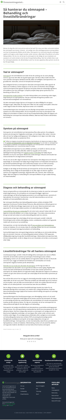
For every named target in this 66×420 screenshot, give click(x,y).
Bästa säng (54, 392)
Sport (37, 394)
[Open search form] (63, 2)
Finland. (11, 405)
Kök (37, 388)
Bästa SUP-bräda (56, 401)
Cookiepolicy (23, 391)
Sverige (4, 405)
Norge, (13, 404)
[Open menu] (60, 2)
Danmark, (8, 404)
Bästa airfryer (55, 395)
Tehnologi (38, 391)
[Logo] (12, 2)
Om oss (22, 386)
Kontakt (22, 388)
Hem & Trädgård (40, 386)
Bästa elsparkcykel (56, 398)
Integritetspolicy (24, 394)
